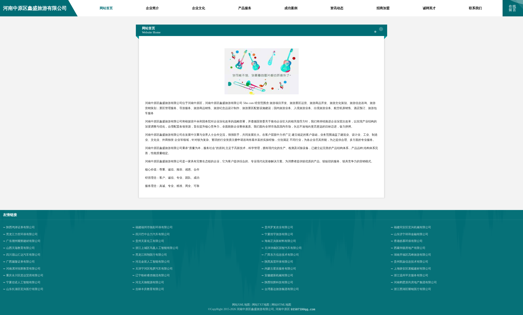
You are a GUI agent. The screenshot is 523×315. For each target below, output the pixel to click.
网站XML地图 (241, 304)
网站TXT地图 (260, 304)
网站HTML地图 (281, 304)
